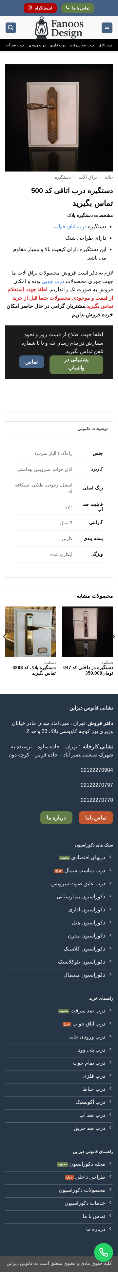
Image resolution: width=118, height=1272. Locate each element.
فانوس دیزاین (20, 1263)
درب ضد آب (15, 45)
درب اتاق (105, 45)
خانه (109, 177)
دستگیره (63, 177)
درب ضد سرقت (82, 45)
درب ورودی (37, 45)
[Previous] (113, 649)
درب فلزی (58, 45)
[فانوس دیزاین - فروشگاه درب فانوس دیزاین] (59, 27)
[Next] (5, 649)
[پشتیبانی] (103, 1252)
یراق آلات (88, 177)
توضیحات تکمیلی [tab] (93, 428)
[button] (107, 27)
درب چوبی (53, 281)
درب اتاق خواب (70, 226)
